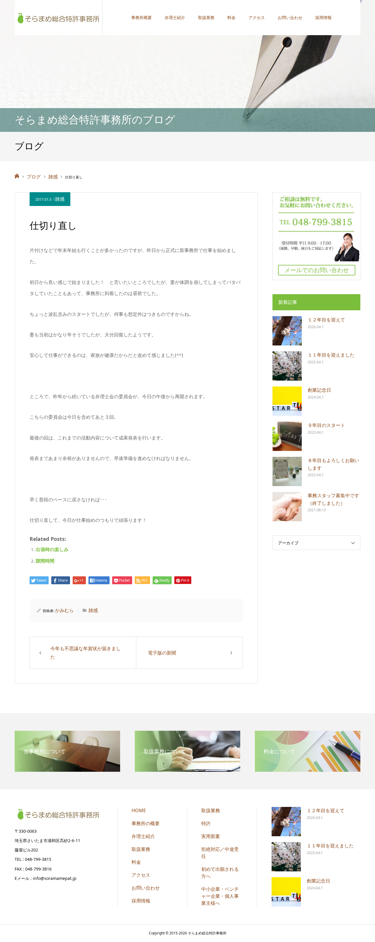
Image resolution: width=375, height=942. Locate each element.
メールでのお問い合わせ (316, 270)
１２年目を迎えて (326, 319)
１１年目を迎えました (331, 355)
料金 (231, 17)
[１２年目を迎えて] (287, 330)
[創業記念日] (287, 401)
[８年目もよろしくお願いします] (287, 471)
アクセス (256, 17)
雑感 (59, 199)
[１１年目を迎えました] (287, 366)
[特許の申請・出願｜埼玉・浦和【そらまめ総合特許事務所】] (59, 17)
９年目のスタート (326, 425)
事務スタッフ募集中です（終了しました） (333, 499)
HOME (139, 810)
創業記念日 (319, 390)
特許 (206, 823)
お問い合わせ (290, 17)
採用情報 (323, 17)
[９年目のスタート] (287, 436)
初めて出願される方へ (220, 872)
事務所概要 (141, 17)
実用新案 (210, 836)
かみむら (64, 610)
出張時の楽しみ (52, 549)
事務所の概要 (146, 823)
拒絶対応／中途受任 (220, 852)
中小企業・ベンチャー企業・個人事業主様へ (220, 896)
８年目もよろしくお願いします (333, 464)
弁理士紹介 (175, 17)
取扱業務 (206, 17)
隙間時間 (45, 561)
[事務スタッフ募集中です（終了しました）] (287, 506)
